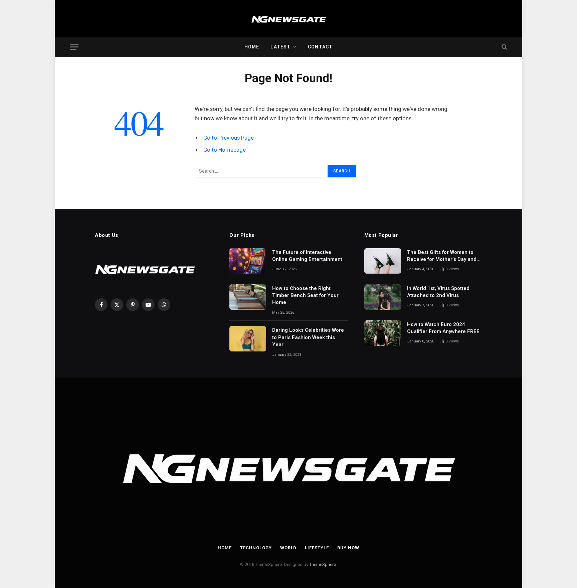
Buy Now (348, 547)
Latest (280, 46)
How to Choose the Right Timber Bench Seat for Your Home (305, 295)
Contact (320, 46)
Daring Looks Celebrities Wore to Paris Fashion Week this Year (308, 337)
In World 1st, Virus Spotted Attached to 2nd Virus (438, 291)
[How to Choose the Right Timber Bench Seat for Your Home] (247, 297)
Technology (256, 547)
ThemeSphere (322, 564)
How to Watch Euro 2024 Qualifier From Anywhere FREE (443, 327)
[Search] (503, 46)
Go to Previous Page (228, 138)
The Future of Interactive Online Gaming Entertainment (307, 255)
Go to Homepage (224, 150)
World (288, 547)
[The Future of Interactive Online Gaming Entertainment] (247, 261)
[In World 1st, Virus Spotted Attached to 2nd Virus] (382, 297)
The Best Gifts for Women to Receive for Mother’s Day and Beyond (441, 256)
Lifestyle (317, 547)
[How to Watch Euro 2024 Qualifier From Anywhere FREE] (382, 333)
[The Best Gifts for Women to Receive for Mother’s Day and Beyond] (382, 261)
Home (251, 46)
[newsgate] (288, 18)
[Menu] (74, 46)
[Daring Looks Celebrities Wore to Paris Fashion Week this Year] (247, 338)
